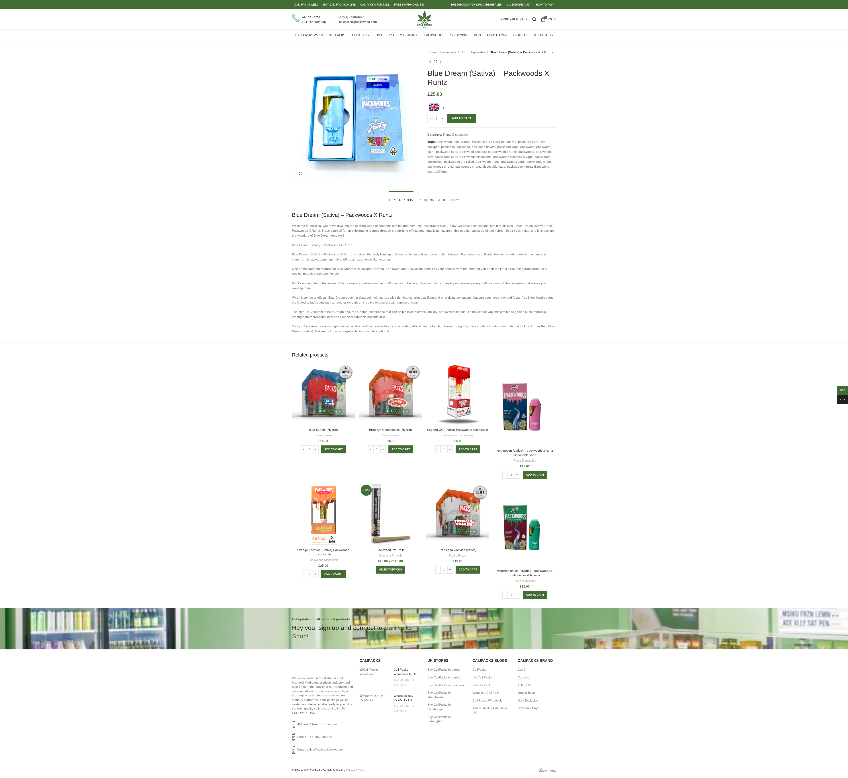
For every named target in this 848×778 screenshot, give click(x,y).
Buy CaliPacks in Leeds (443, 669)
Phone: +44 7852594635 (314, 737)
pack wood (444, 141)
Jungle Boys (526, 692)
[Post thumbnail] (375, 677)
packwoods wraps (539, 161)
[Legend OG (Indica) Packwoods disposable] (457, 394)
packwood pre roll (504, 151)
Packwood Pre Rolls (390, 550)
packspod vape (508, 147)
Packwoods (448, 52)
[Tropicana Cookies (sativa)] (457, 514)
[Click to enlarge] (300, 173)
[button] (333, 449)
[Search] (534, 19)
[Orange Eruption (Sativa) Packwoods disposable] (323, 514)
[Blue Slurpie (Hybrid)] (323, 394)
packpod (433, 147)
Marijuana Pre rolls (390, 555)
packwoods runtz (487, 161)
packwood (527, 147)
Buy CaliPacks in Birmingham (439, 719)
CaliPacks (479, 669)
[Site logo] (424, 19)
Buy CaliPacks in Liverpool (445, 685)
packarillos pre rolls (531, 141)
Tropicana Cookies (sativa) (457, 550)
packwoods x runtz (440, 166)
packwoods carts (446, 157)
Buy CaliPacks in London (444, 677)
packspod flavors (483, 147)
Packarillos (479, 141)
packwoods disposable (476, 157)
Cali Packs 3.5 (482, 685)
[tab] (401, 198)
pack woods (462, 141)
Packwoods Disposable (458, 435)
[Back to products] (435, 61)
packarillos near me (502, 141)
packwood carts (447, 151)
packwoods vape (513, 161)
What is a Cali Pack (485, 692)
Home (431, 52)
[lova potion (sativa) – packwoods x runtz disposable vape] (525, 405)
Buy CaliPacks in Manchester (439, 695)
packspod (463, 147)
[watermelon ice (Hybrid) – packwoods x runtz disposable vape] (525, 525)
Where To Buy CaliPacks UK (489, 710)
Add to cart (461, 118)
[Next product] (440, 61)
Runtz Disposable (473, 52)
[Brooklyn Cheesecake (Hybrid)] (390, 394)
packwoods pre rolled (459, 161)
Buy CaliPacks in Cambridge (439, 707)
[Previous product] (430, 61)
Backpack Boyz (528, 708)
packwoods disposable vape (513, 157)
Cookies (523, 677)
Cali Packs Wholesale (487, 700)
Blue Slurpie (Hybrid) (323, 429)
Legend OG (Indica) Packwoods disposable (457, 429)
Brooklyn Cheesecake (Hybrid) (390, 429)
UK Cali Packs (482, 677)
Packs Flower (323, 435)
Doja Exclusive (528, 700)
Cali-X (522, 669)
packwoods (526, 151)
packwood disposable (475, 151)
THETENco (525, 685)
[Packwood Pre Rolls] (390, 514)
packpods (448, 147)
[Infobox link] (309, 19)
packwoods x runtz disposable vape (480, 166)
